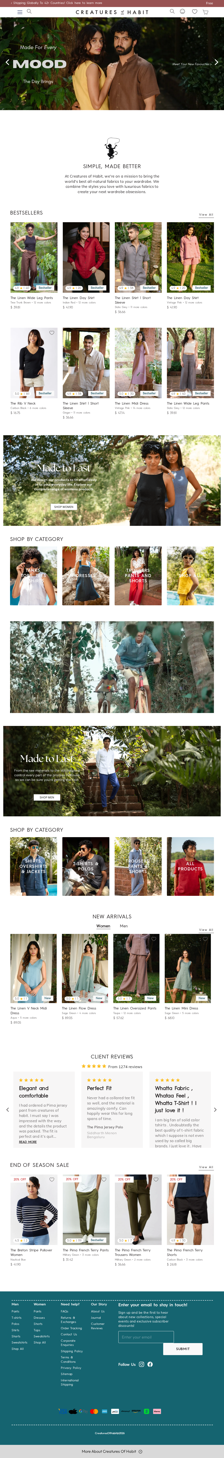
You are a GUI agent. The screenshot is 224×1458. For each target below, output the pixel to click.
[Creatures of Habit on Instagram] (141, 1364)
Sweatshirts (20, 1342)
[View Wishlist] (195, 11)
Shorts (16, 1336)
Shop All (18, 1349)
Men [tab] (124, 926)
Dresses (39, 1317)
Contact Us (69, 1334)
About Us (98, 1311)
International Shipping (70, 1382)
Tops (37, 1330)
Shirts (15, 1330)
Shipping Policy (72, 1351)
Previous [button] (9, 63)
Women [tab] (103, 926)
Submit (183, 1349)
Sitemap (66, 1374)
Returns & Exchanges (68, 1320)
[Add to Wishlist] (53, 226)
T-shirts (16, 1317)
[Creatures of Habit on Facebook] (150, 1364)
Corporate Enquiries (68, 1343)
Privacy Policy (71, 1368)
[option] (112, 61)
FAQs (64, 1311)
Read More (33, 1129)
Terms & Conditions (68, 1359)
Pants (15, 1311)
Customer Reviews (97, 1326)
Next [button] (217, 63)
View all (206, 214)
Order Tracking (71, 1328)
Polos (15, 1324)
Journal (96, 1317)
